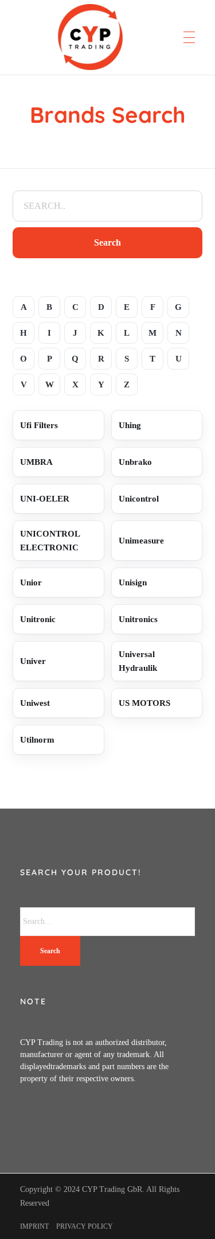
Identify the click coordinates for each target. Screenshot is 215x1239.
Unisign (133, 582)
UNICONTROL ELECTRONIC (50, 540)
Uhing (130, 425)
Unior (31, 582)
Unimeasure (141, 540)
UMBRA (36, 462)
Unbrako (135, 462)
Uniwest (35, 703)
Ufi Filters (39, 425)
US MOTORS (144, 703)
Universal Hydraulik (138, 661)
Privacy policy (84, 1226)
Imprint (34, 1226)
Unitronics (138, 619)
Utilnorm (37, 739)
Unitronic (38, 619)
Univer (33, 661)
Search (107, 242)
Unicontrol (139, 498)
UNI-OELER (44, 498)
